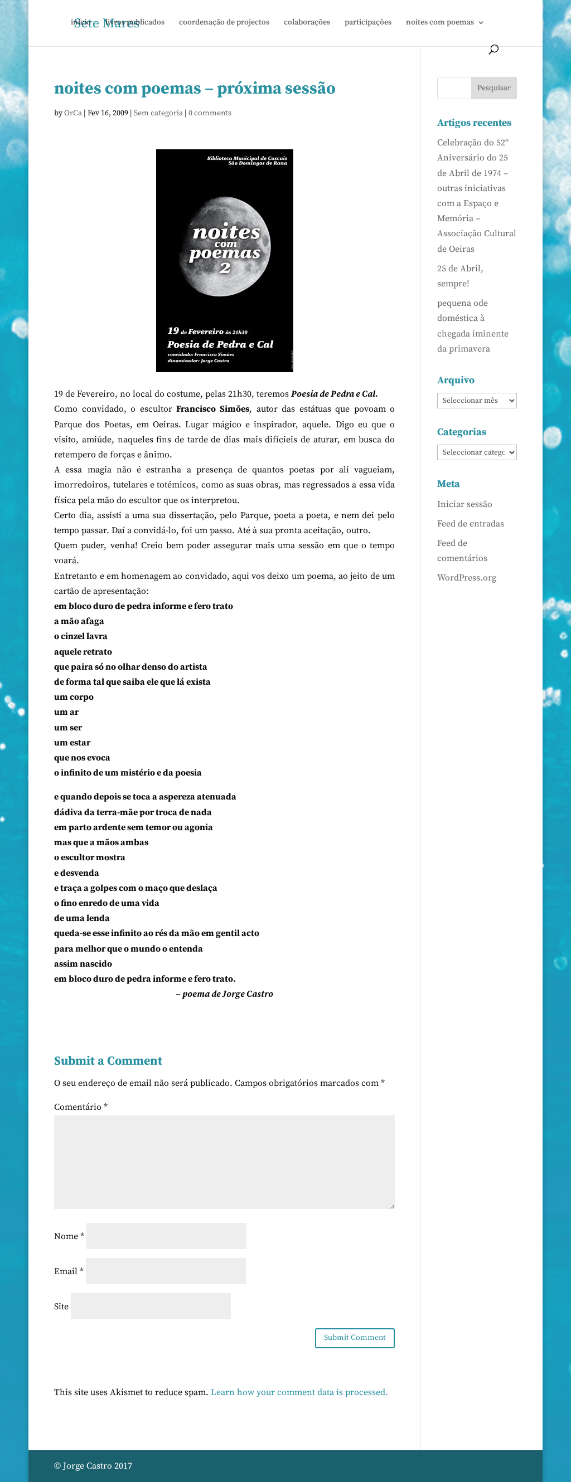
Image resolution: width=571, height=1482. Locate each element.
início (81, 22)
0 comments (209, 113)
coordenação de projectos (224, 22)
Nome (69, 1236)
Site (61, 1306)
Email (69, 1271)
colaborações (307, 22)
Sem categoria (158, 113)
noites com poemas (440, 22)
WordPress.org (466, 577)
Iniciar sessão (464, 504)
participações (368, 22)
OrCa (73, 113)
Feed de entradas (470, 523)
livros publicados (134, 22)
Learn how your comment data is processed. (299, 1392)
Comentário (81, 1107)
